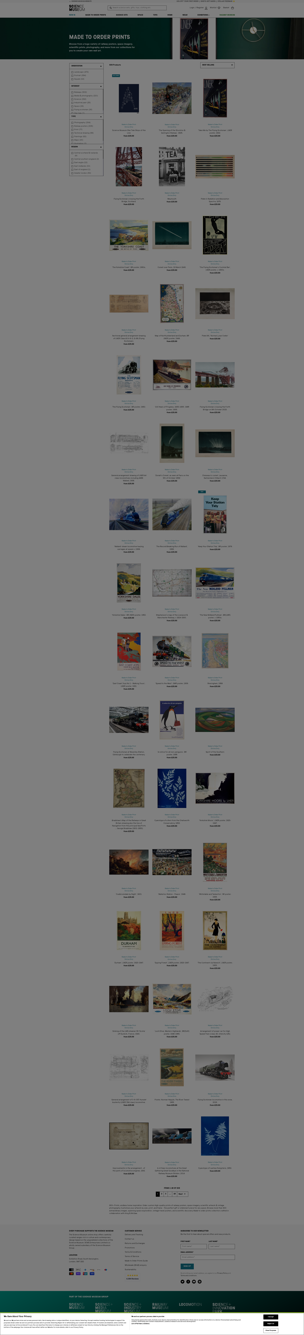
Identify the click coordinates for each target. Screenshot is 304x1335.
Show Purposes (271, 1330)
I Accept (271, 1317)
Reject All (270, 1324)
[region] (152, 1324)
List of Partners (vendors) (140, 1324)
